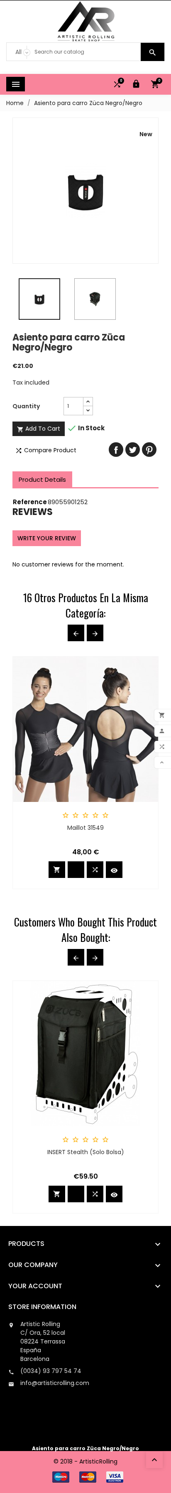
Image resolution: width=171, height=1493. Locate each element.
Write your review (46, 538)
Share (116, 449)
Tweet (132, 449)
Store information (42, 1307)
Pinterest (149, 449)
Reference (30, 502)
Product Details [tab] (42, 479)
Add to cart (38, 428)
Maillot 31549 (85, 828)
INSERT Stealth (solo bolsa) (85, 1152)
